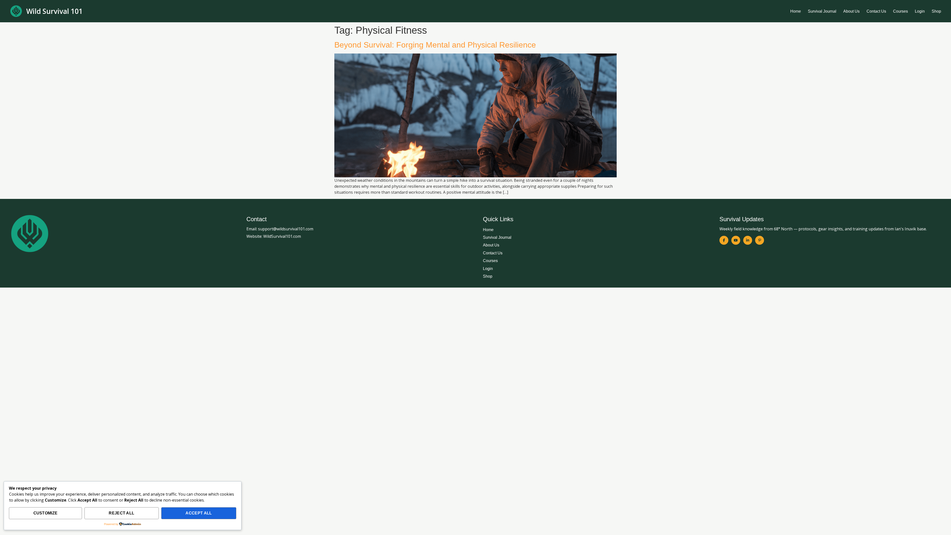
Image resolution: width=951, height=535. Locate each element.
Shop (936, 11)
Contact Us (876, 11)
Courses (900, 11)
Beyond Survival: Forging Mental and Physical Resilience (435, 44)
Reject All (121, 513)
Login (920, 11)
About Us (851, 11)
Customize (45, 513)
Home (795, 11)
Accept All (198, 513)
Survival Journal (822, 11)
